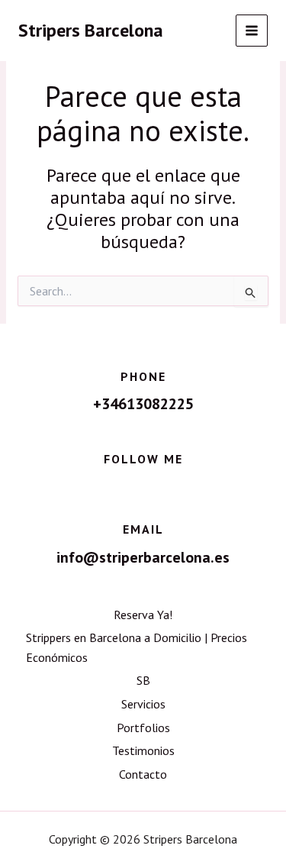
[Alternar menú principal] (252, 31)
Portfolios (143, 727)
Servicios (143, 704)
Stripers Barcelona (90, 30)
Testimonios (143, 750)
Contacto (143, 774)
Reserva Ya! (143, 614)
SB (143, 680)
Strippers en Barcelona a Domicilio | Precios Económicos (136, 647)
